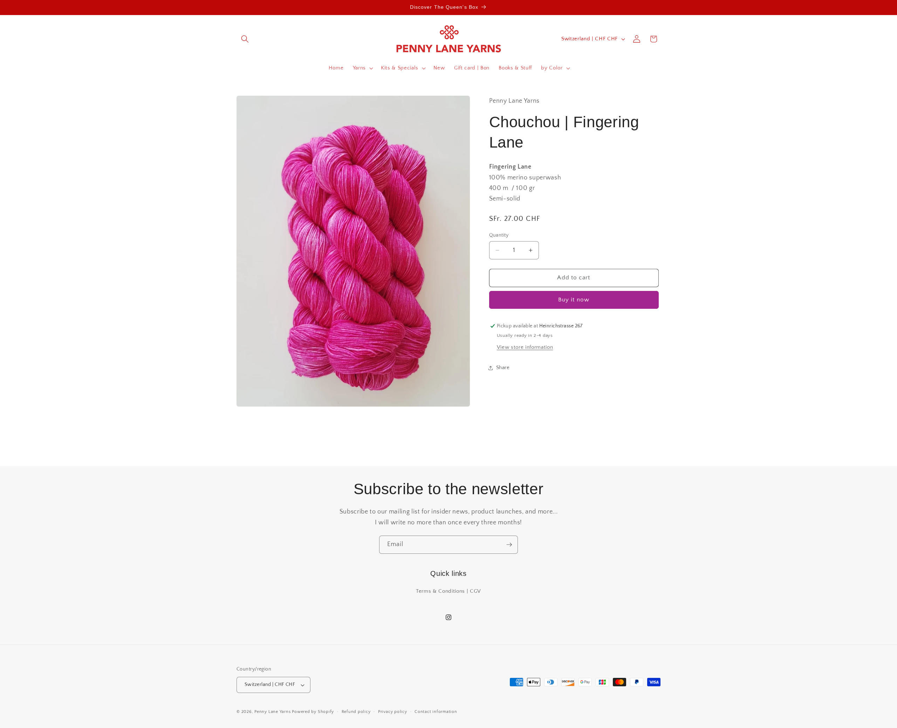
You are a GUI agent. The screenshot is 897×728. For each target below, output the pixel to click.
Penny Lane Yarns (272, 711)
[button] (245, 38)
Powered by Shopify (313, 711)
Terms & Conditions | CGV (448, 591)
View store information (525, 348)
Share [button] (503, 367)
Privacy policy (392, 711)
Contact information (436, 711)
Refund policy (356, 711)
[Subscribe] (509, 545)
